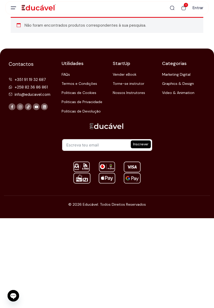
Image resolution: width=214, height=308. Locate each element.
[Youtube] (36, 106)
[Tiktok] (28, 106)
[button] (184, 7)
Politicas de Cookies (79, 92)
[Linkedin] (44, 106)
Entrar (198, 7)
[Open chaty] (13, 295)
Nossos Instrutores (129, 92)
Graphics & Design (178, 83)
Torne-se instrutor (128, 83)
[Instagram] (20, 106)
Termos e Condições (79, 83)
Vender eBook (124, 74)
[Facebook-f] (12, 106)
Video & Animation (178, 92)
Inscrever (140, 144)
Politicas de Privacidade (82, 101)
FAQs (66, 74)
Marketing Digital (176, 74)
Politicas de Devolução (81, 111)
